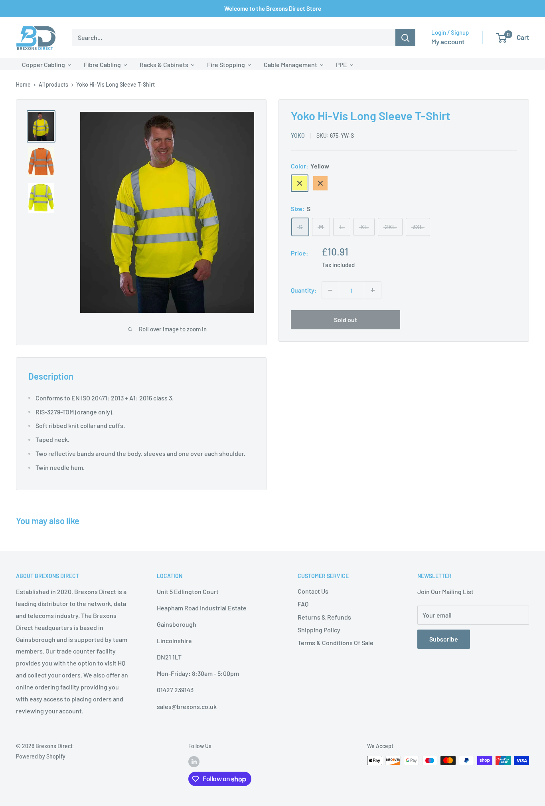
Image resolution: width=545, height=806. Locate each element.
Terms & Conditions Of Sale (335, 642)
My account (447, 42)
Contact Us (313, 591)
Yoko (298, 135)
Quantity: (304, 290)
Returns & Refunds (324, 617)
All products (53, 84)
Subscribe (443, 639)
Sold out (345, 319)
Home (23, 84)
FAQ (303, 604)
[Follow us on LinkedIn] (193, 761)
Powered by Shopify (40, 756)
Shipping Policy (319, 630)
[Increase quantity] (372, 290)
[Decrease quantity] (330, 290)
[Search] (405, 37)
